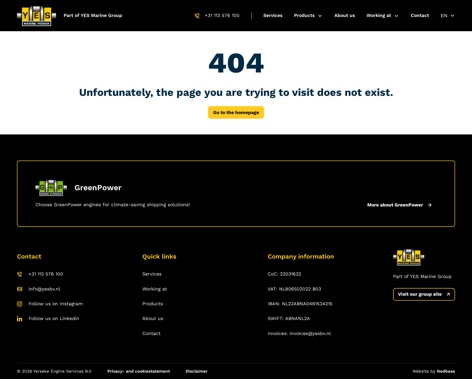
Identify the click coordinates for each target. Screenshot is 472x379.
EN (444, 15)
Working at (379, 15)
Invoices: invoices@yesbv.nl (299, 333)
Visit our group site (420, 294)
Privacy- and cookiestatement (138, 371)
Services (272, 15)
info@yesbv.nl (44, 289)
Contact (420, 15)
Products (304, 15)
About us (344, 15)
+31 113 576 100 (222, 15)
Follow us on (56, 303)
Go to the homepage (236, 112)
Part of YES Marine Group (93, 15)
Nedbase (446, 371)
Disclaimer (196, 371)
